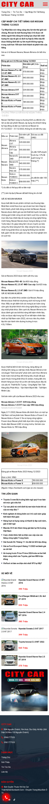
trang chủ (5, 12)
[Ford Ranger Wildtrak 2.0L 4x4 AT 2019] (9, 600)
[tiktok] (14, 800)
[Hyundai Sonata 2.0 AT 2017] (9, 630)
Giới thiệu (5, 762)
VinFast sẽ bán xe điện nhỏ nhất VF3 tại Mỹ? (22, 563)
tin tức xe (17, 12)
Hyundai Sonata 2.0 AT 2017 (31, 629)
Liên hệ (4, 772)
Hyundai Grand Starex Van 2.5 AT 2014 (32, 658)
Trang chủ (5, 757)
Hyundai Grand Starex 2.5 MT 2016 (32, 581)
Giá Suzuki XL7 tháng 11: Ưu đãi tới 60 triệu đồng (24, 542)
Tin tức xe (6, 767)
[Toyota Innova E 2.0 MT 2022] (9, 645)
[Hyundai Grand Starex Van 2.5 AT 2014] (9, 660)
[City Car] (22, 4)
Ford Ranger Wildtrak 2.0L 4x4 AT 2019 (32, 597)
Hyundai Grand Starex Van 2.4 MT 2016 (32, 613)
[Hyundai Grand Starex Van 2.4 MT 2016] (9, 616)
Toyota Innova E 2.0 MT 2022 (31, 642)
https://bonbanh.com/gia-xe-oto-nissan (25, 488)
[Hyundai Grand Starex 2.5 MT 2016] (9, 582)
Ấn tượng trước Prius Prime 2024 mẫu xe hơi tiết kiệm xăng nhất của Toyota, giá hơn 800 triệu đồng (24, 556)
